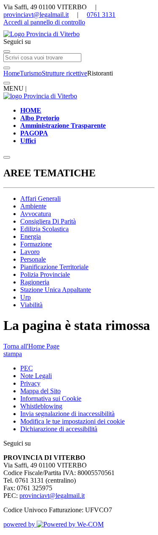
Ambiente (33, 206)
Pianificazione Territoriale (54, 266)
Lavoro (30, 251)
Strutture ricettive (64, 73)
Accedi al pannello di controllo (44, 22)
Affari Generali (40, 198)
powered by (20, 524)
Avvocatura (35, 213)
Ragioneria (34, 282)
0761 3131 (101, 14)
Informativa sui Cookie (50, 398)
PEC (26, 368)
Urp (25, 297)
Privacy (30, 383)
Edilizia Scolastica (44, 228)
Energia (30, 236)
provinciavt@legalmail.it (36, 14)
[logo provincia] (79, 34)
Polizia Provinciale (45, 274)
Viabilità (31, 304)
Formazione (36, 244)
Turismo (31, 73)
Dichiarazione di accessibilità (58, 428)
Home (11, 73)
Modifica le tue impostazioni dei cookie (72, 421)
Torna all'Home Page (31, 346)
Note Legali (36, 375)
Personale (33, 259)
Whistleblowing (41, 406)
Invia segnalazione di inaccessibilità (67, 413)
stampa (12, 353)
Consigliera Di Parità (48, 221)
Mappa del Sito (40, 390)
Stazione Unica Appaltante (55, 289)
